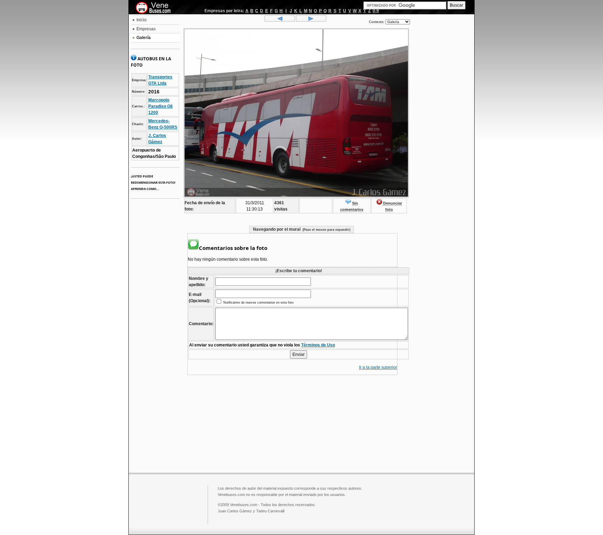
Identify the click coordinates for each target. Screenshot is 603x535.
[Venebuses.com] (156, 8)
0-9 (376, 10)
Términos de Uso (318, 345)
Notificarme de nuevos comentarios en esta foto (257, 302)
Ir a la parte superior (378, 367)
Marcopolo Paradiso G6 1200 (160, 106)
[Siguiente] (311, 20)
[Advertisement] (442, 120)
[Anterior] (280, 20)
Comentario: (201, 323)
